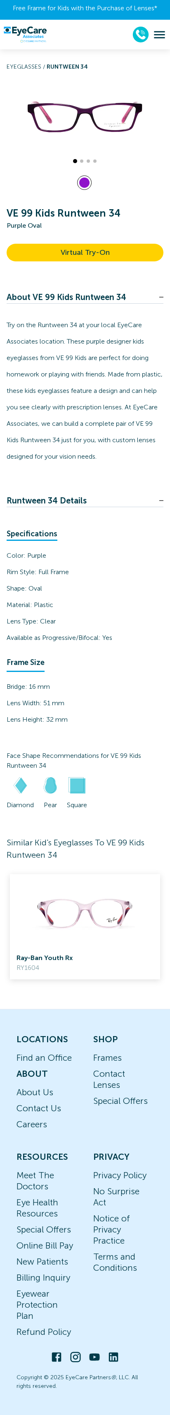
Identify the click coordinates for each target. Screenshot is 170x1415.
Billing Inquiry (43, 1277)
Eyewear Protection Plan (37, 1304)
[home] (25, 34)
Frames (107, 1058)
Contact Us (39, 1108)
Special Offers (120, 1101)
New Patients (42, 1261)
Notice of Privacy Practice (111, 1229)
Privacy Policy (119, 1175)
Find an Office (44, 1058)
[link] (85, 926)
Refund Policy (44, 1332)
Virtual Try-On (85, 252)
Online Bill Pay (45, 1245)
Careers (32, 1124)
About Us (35, 1092)
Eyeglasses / (27, 66)
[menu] (159, 35)
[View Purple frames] (84, 182)
